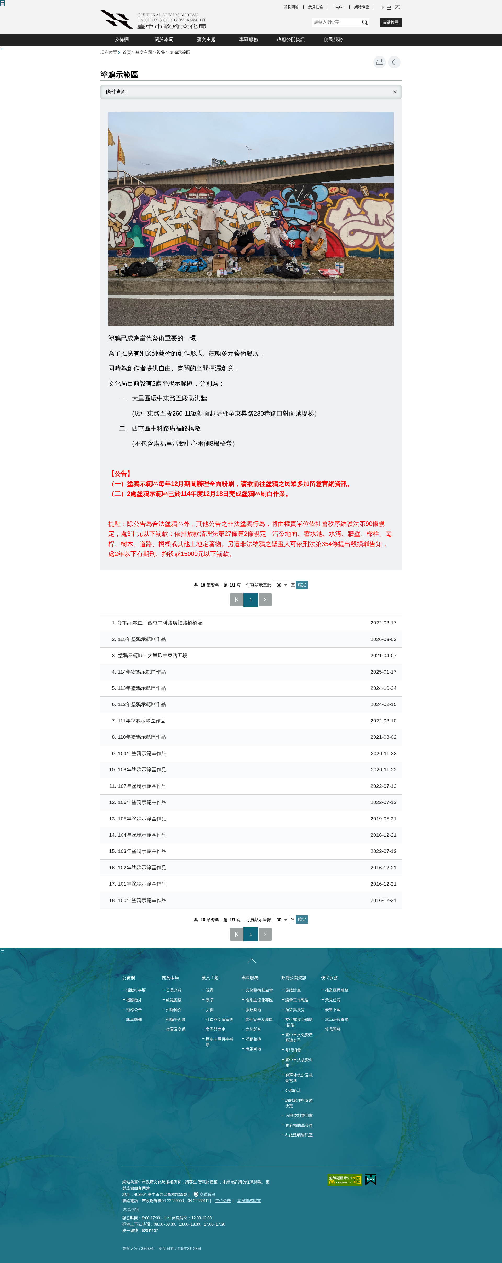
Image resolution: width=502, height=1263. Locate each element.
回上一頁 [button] (394, 62)
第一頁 (236, 599)
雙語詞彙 (293, 1050)
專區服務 (248, 39)
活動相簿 (253, 1039)
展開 (395, 92)
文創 (210, 1009)
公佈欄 (122, 39)
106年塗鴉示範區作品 (253, 802)
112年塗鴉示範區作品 (254, 704)
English (339, 7)
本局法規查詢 (337, 1019)
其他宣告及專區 (259, 1019)
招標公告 (134, 1009)
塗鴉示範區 (179, 52)
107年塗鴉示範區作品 (253, 786)
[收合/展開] (251, 961)
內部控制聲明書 (299, 1115)
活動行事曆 (136, 990)
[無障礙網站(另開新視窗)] (345, 1180)
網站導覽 (361, 7)
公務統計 (293, 1090)
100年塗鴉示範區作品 (253, 900)
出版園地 (253, 1049)
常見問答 (291, 7)
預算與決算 (295, 1009)
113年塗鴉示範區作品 (254, 688)
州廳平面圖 (176, 1019)
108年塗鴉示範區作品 (253, 769)
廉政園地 (253, 1009)
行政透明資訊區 (299, 1135)
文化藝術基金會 (259, 990)
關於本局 (164, 39)
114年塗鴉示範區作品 (254, 672)
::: (2, 3)
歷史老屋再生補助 (219, 1042)
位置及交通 (176, 1029)
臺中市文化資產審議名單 (299, 1037)
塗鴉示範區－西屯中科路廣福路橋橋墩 (254, 622)
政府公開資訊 (291, 39)
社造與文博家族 (219, 1019)
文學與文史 (215, 1029)
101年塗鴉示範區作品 (253, 884)
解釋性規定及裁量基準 (299, 1078)
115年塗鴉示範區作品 (254, 639)
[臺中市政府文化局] (153, 19)
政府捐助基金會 (299, 1125)
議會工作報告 (297, 1000)
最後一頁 (265, 599)
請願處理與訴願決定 (299, 1103)
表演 (210, 1000)
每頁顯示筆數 (258, 585)
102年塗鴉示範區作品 (253, 867)
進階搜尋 (390, 22)
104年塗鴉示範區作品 (253, 835)
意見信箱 (315, 7)
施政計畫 (293, 990)
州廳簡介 (174, 1009)
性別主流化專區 (259, 1000)
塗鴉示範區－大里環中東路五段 (254, 655)
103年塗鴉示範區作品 (253, 851)
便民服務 (333, 39)
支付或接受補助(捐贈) (299, 1022)
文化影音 (253, 1029)
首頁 (127, 52)
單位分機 (223, 1200)
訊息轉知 (134, 1019)
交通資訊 (207, 1194)
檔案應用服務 (337, 990)
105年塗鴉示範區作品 (253, 819)
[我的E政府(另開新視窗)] (370, 1180)
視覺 (161, 52)
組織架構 (174, 1000)
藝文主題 (206, 39)
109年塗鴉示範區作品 (254, 753)
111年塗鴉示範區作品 (254, 721)
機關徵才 (134, 1000)
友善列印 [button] (379, 62)
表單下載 (333, 1009)
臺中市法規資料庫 (299, 1062)
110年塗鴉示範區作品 (254, 737)
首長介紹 (174, 990)
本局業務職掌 (249, 1200)
